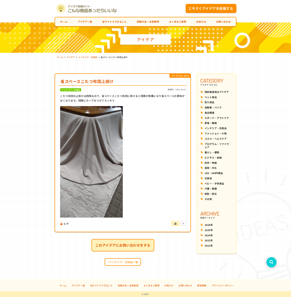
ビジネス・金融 (213, 157)
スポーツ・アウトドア (217, 118)
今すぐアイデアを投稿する (212, 8)
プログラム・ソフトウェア (217, 145)
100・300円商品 (214, 173)
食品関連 (209, 112)
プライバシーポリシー (223, 285)
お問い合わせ (223, 21)
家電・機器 (211, 123)
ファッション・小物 (216, 133)
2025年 (209, 230)
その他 (208, 199)
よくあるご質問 (177, 21)
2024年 (209, 235)
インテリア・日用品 (216, 128)
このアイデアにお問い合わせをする (122, 245)
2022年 (209, 245)
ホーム (64, 21)
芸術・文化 (211, 167)
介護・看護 (211, 188)
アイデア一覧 (85, 21)
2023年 (209, 240)
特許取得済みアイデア (217, 92)
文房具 (208, 178)
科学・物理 (211, 162)
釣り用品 (209, 102)
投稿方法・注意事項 (148, 21)
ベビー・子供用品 (214, 183)
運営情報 (201, 285)
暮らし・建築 (212, 152)
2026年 (209, 225)
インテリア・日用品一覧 (123, 262)
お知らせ (201, 21)
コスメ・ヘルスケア (216, 138)
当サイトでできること (114, 21)
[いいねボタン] (175, 223)
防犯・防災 (211, 193)
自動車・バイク (213, 107)
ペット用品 (211, 97)
